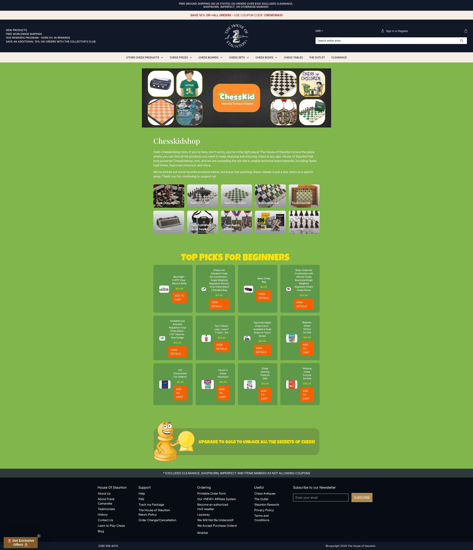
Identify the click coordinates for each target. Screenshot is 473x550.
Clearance (339, 57)
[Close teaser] (39, 536)
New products (16, 30)
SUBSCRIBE (362, 497)
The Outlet (317, 57)
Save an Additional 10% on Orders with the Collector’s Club (51, 41)
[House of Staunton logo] (236, 36)
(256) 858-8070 (108, 545)
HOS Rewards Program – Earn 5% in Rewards (38, 37)
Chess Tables (293, 57)
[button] (21, 542)
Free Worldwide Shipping (24, 34)
